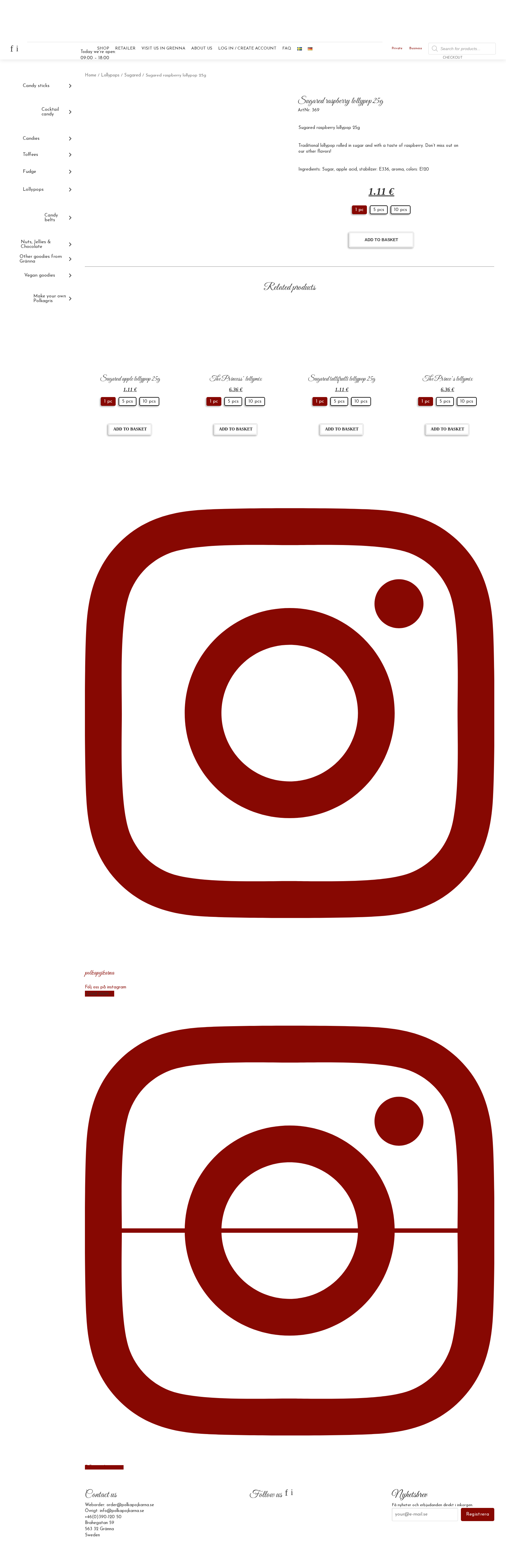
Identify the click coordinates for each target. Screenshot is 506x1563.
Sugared (132, 75)
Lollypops (110, 75)
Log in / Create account (247, 48)
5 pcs (378, 209)
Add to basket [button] (130, 429)
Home (90, 75)
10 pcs (400, 209)
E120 (424, 169)
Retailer (125, 48)
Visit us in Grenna (163, 48)
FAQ (286, 48)
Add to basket (381, 239)
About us (201, 48)
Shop (103, 48)
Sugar (328, 169)
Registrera (477, 1514)
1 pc (359, 209)
